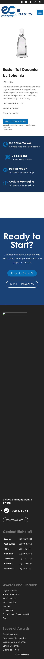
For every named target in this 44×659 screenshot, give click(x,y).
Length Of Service (11, 646)
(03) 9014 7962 (25, 544)
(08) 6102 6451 (25, 549)
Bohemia (14, 125)
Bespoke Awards (10, 634)
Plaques (6, 606)
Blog (5, 618)
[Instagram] (35, 2)
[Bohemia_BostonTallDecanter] (22, 43)
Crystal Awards (10, 590)
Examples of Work (11, 650)
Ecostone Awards (11, 594)
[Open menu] (40, 12)
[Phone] (22, 2)
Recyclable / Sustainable (14, 638)
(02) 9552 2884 (25, 539)
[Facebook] (31, 2)
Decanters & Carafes (24, 125)
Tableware (8, 610)
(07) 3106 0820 (25, 563)
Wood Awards (9, 602)
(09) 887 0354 (24, 568)
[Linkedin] (40, 2)
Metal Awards (9, 598)
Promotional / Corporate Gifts (16, 614)
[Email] (26, 2)
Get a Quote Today (15, 121)
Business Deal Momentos (14, 642)
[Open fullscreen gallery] (39, 60)
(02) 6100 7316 (25, 558)
